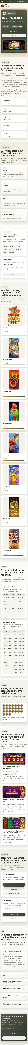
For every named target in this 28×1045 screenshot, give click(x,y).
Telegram (14, 885)
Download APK (14, 31)
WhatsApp (14, 889)
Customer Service (14, 893)
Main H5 (14, 35)
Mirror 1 (14, 274)
